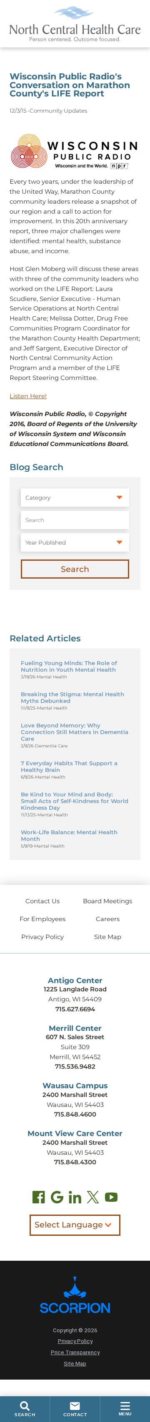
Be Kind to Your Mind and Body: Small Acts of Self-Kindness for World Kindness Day (74, 801)
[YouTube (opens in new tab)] (111, 1199)
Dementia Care (51, 746)
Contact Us (42, 901)
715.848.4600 (75, 1114)
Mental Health (52, 677)
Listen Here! (28, 396)
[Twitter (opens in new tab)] (93, 1199)
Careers (108, 919)
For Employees (42, 919)
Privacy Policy (42, 937)
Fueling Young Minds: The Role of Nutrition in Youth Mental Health (69, 666)
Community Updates (58, 110)
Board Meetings (107, 901)
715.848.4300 (75, 1162)
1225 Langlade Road (75, 989)
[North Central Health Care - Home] (75, 23)
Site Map (107, 937)
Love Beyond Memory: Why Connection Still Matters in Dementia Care (74, 732)
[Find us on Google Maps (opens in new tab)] (57, 1199)
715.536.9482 (75, 1066)
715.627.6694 (75, 1009)
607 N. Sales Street (75, 1037)
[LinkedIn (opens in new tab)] (75, 1199)
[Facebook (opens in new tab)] (38, 1199)
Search (75, 569)
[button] (125, 1409)
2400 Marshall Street (75, 1095)
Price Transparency (75, 1352)
